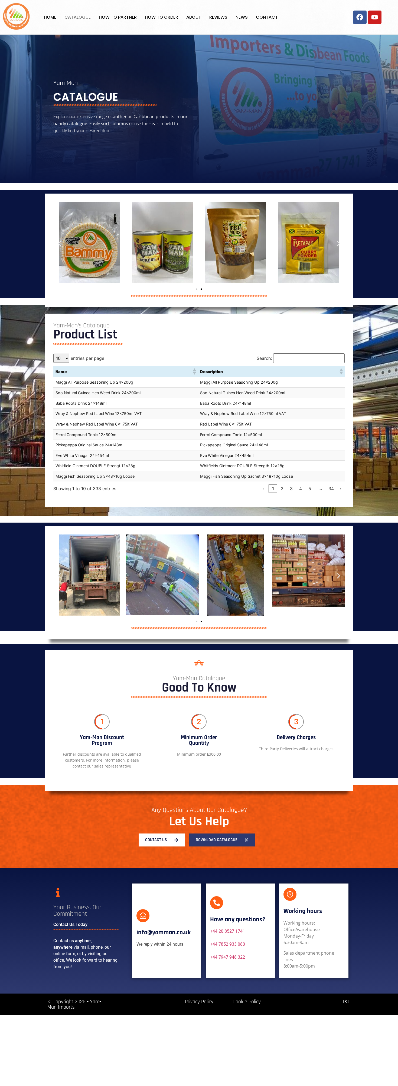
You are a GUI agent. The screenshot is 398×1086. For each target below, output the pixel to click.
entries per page (87, 358)
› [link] (340, 488)
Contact (267, 17)
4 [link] (300, 488)
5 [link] (309, 488)
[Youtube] (374, 17)
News (242, 17)
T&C (346, 1001)
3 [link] (291, 488)
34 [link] (331, 488)
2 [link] (282, 488)
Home (50, 17)
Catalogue (77, 17)
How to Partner (118, 17)
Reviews (218, 17)
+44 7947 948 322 (227, 957)
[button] (59, 243)
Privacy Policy (199, 1001)
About (193, 17)
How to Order (161, 17)
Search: (264, 358)
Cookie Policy (247, 1001)
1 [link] (273, 488)
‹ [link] (264, 488)
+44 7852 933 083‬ (227, 944)
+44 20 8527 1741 (227, 931)
